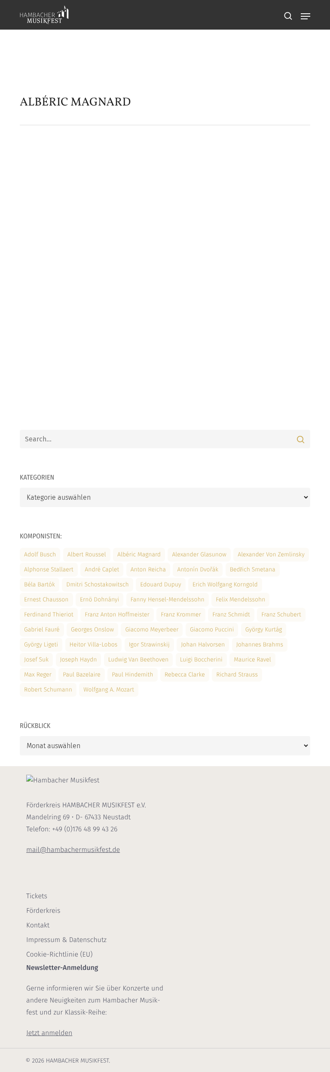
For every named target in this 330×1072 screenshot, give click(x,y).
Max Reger (38, 674)
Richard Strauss (237, 674)
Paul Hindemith (132, 674)
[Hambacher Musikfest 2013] (68, 373)
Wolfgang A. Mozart (108, 689)
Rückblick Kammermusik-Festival (177, 187)
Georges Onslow (92, 629)
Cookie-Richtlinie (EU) (59, 955)
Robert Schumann (48, 689)
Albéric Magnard (139, 554)
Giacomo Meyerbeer (151, 629)
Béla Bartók (39, 584)
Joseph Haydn (78, 659)
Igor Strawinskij (149, 644)
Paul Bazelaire (81, 674)
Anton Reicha (148, 569)
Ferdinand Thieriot (48, 614)
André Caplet (102, 569)
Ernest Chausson (46, 599)
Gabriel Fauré (42, 629)
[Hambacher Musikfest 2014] (68, 233)
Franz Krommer (181, 614)
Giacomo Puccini (212, 629)
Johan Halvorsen (203, 644)
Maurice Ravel (252, 659)
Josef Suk (36, 659)
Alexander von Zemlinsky (271, 554)
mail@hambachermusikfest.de (73, 850)
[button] (305, 16)
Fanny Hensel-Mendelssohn (168, 599)
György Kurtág (263, 629)
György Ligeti (41, 644)
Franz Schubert (281, 614)
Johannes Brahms (259, 644)
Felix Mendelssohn (240, 599)
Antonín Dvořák (197, 569)
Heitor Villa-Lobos (94, 644)
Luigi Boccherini (201, 659)
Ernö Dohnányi (99, 599)
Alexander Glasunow (199, 554)
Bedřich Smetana (252, 569)
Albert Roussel (86, 554)
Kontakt (37, 925)
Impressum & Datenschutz (66, 940)
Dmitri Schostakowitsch (97, 584)
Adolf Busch (40, 554)
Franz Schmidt (231, 614)
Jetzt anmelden (49, 1033)
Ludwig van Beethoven (138, 659)
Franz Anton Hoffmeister (117, 614)
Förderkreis (43, 911)
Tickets (36, 896)
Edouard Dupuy (160, 584)
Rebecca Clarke (185, 674)
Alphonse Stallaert (48, 569)
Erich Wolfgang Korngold (225, 584)
